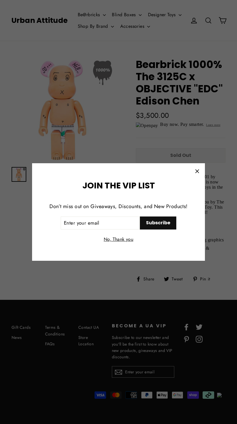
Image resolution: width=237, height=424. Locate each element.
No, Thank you (118, 239)
